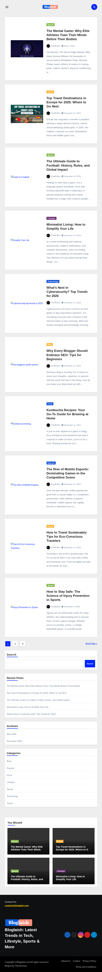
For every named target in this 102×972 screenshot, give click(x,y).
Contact (76, 961)
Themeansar (21, 966)
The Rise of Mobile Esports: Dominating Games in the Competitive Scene (67, 473)
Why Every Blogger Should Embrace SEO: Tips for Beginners (67, 355)
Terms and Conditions (86, 967)
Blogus (8, 966)
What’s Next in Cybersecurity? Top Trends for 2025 (67, 292)
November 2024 (14, 741)
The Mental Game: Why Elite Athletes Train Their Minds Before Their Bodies (67, 35)
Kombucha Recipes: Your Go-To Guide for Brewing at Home (67, 414)
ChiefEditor (55, 46)
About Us (65, 961)
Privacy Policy (89, 961)
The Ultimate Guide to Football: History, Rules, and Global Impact (68, 165)
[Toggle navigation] (7, 7)
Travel (50, 92)
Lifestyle (51, 218)
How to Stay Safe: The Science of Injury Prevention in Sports (68, 596)
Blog (50, 344)
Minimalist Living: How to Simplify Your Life (27, 707)
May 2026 (11, 734)
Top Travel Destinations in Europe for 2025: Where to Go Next (66, 102)
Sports (51, 25)
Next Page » (91, 643)
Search (11, 654)
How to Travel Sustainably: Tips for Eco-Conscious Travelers (66, 536)
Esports (51, 463)
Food (50, 404)
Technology (53, 281)
